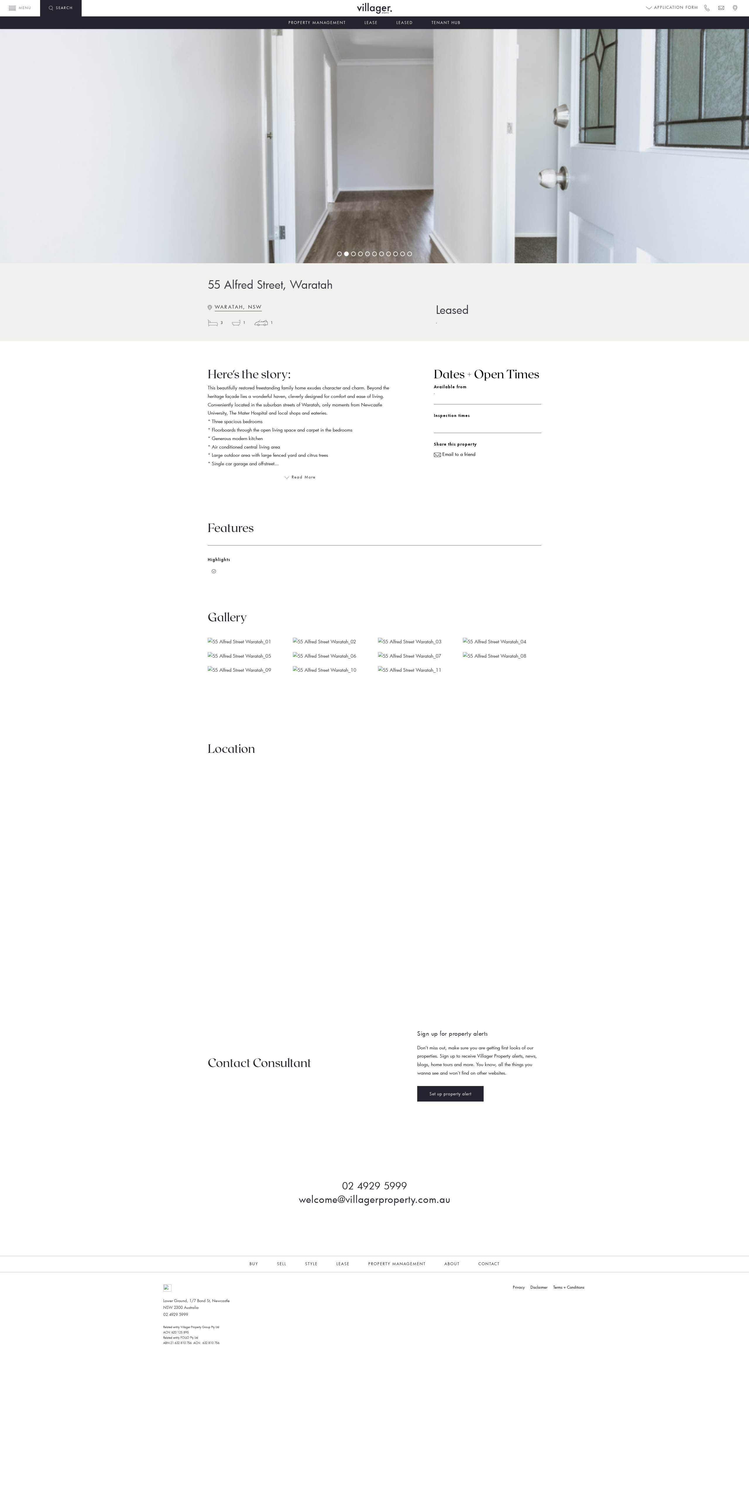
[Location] (734, 7)
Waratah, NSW (238, 307)
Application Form (675, 7)
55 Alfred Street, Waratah (270, 284)
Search (64, 7)
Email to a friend (458, 454)
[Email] (720, 7)
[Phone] (706, 7)
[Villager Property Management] (392, 8)
